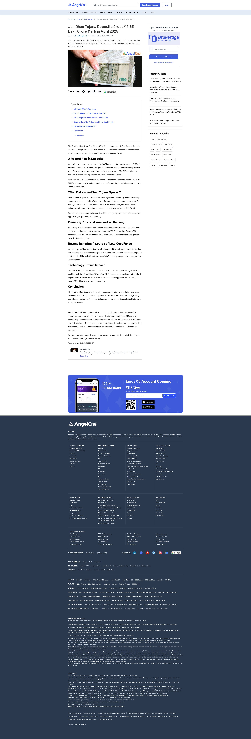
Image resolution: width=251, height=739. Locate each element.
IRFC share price (74, 534)
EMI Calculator (131, 484)
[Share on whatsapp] (83, 91)
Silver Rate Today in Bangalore (112, 596)
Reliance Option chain (135, 588)
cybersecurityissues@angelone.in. (124, 699)
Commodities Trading (162, 469)
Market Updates (155, 154)
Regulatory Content (90, 713)
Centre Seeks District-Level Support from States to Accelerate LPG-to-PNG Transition (164, 89)
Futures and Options (104, 463)
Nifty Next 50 (115, 580)
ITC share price (160, 539)
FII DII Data (130, 518)
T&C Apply (173, 713)
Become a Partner (132, 12)
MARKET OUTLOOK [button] (133, 497)
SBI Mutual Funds (107, 604)
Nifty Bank (87, 580)
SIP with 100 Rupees (104, 453)
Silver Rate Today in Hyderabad (90, 596)
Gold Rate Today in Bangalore (167, 592)
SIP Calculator (131, 453)
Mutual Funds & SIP (89, 12)
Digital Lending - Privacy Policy (88, 716)
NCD (99, 476)
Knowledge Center (75, 500)
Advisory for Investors (138, 716)
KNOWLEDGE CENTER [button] (163, 446)
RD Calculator (131, 471)
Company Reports (75, 513)
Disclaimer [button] (72, 673)
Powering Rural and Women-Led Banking (91, 117)
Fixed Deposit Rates (145, 566)
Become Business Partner (105, 500)
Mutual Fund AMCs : (75, 604)
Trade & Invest (73, 12)
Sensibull (80, 570)
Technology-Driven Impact (85, 126)
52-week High (131, 508)
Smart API (133, 566)
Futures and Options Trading (164, 471)
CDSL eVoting (162, 716)
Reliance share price (161, 534)
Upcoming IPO (102, 461)
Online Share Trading (162, 456)
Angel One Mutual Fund (92, 604)
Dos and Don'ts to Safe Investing (108, 713)
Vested (102, 570)
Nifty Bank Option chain (99, 588)
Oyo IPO (158, 505)
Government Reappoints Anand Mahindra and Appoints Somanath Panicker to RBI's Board (165, 112)
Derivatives (159, 466)
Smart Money (73, 502)
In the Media (73, 458)
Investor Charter (124, 716)
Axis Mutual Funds (121, 604)
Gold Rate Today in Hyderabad (146, 592)
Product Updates (169, 160)
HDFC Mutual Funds (135, 604)
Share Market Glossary (133, 505)
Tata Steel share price (133, 534)
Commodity (101, 474)
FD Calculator (131, 469)
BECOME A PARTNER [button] (105, 497)
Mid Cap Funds (150, 609)
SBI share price (102, 541)
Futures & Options (156, 144)
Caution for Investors (105, 719)
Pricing (144, 12)
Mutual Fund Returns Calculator (136, 479)
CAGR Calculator (132, 458)
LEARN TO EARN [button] (75, 497)
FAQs (166, 713)
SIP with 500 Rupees (104, 456)
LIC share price (160, 544)
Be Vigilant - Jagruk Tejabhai (78, 518)
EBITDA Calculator (132, 476)
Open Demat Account (150, 5)
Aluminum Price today (102, 600)
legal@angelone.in (119, 702)
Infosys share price (161, 536)
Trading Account (161, 453)
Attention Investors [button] (76, 618)
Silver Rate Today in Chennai (133, 596)
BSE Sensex (139, 580)
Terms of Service (115, 706)
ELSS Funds (95, 609)
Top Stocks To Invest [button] (78, 531)
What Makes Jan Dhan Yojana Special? (90, 113)
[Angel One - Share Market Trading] (77, 5)
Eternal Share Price (132, 541)
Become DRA (102, 502)
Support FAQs (103, 553)
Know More (84, 356)
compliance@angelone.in (116, 695)
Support (153, 12)
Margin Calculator (132, 451)
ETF (99, 469)
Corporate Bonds (103, 479)
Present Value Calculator (134, 474)
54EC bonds (102, 484)
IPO (157, 463)
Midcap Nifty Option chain (117, 588)
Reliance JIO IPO (160, 502)
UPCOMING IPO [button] (161, 497)
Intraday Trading (161, 458)
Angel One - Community (76, 515)
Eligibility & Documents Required (107, 513)
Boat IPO (158, 508)
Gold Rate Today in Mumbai (88, 592)
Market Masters (167, 149)
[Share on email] (100, 91)
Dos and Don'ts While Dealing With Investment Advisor (145, 713)
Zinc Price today (117, 600)
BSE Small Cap (150, 580)
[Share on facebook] (94, 91)
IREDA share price (75, 539)
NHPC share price (103, 536)
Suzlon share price (75, 536)
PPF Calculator (131, 481)
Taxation (173, 165)
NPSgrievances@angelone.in (76, 697)
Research (153, 165)
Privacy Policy (104, 706)
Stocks (100, 448)
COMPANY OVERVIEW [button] (77, 446)
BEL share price (131, 544)
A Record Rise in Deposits (85, 109)
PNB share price (131, 539)
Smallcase (89, 570)
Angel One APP (84, 566)
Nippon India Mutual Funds (168, 604)
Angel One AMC (87, 562)
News (110, 12)
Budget (153, 139)
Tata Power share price (105, 544)
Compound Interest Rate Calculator (137, 466)
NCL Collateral (151, 716)
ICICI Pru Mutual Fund (151, 604)
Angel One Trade (95, 566)
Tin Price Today (160, 600)
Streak (96, 570)
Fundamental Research (76, 508)
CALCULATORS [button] (132, 446)
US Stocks (101, 466)
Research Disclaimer (75, 713)
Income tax (159, 474)
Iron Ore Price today (145, 600)
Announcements (131, 502)
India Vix (160, 580)
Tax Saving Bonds (103, 489)
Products (118, 12)
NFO (99, 458)
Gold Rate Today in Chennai (125, 592)
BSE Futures (136, 584)
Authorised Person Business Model (108, 515)
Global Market (169, 144)
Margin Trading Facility (121, 566)
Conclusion (78, 130)
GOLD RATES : (72, 592)
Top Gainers (130, 513)
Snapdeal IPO (160, 515)
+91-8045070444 (100, 699)
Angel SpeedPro (107, 566)
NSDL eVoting (173, 716)
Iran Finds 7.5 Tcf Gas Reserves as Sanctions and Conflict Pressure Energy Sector (164, 100)
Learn (102, 12)
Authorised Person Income (106, 510)
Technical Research (75, 510)
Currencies (101, 471)
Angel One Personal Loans (108, 716)
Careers (72, 466)
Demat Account (160, 451)
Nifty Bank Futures (94, 584)
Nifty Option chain (83, 588)
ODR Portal (71, 719)
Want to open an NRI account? (163, 62)
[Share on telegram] (78, 91)
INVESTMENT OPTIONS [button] (106, 446)
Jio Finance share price (162, 541)
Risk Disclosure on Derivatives (87, 719)
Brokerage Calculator (133, 448)
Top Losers (130, 515)
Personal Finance (156, 160)
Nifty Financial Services (101, 580)
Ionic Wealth (97, 562)
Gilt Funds (140, 609)
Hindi (152, 149)
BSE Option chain (150, 588)
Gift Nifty (168, 580)
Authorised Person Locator (106, 523)
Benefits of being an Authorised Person (110, 508)
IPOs (158, 149)
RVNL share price (103, 539)
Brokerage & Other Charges (78, 451)
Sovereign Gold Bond (104, 487)
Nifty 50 (79, 580)
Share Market (163, 165)
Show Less (79, 135)
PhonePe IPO (159, 513)
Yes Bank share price (76, 544)
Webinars (72, 463)
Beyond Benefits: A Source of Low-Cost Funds (94, 122)
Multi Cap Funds (162, 609)
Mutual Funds (167, 154)
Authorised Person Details (106, 520)
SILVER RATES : (73, 596)
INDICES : (71, 580)
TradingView (110, 570)
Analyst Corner (160, 479)
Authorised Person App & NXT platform (110, 518)
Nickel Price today (131, 600)
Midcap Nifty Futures (110, 584)
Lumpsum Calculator (133, 456)
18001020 (91, 553)
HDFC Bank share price (105, 534)
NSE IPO (158, 500)
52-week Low (131, 510)
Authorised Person (161, 476)
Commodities (162, 139)
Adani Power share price (134, 536)
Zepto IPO (159, 510)
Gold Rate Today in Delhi (107, 592)
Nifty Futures (81, 584)
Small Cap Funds (116, 609)
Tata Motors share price (77, 541)
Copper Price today (86, 600)
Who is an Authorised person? (107, 505)
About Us (72, 453)
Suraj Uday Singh (81, 36)
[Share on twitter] (89, 91)
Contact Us (73, 456)
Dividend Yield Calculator (134, 461)
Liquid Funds (105, 609)
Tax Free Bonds (103, 481)
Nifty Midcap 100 (127, 580)
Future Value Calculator (134, 463)
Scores (123, 713)
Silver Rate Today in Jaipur (153, 596)
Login (167, 5)
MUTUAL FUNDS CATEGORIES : (78, 608)
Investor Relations (75, 461)
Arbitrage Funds (129, 609)
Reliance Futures (124, 584)
